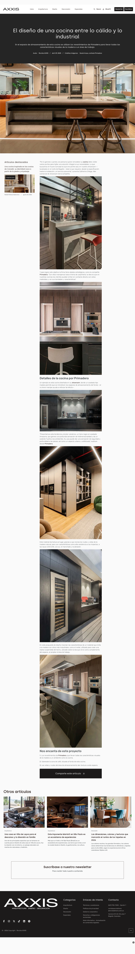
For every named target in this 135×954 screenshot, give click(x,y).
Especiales (78, 9)
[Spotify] (30, 922)
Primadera (44, 275)
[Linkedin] (25, 922)
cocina (85, 162)
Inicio (32, 9)
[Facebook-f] (5, 922)
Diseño (54, 9)
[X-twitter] (15, 922)
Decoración (66, 9)
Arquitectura (43, 9)
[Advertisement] (120, 188)
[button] (84, 773)
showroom (76, 383)
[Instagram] (10, 922)
